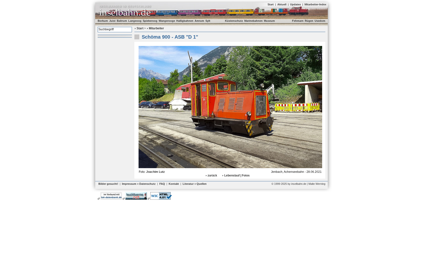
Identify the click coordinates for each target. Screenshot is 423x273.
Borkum (103, 20)
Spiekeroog (150, 20)
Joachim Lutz (155, 172)
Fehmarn (298, 20)
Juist (112, 20)
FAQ (162, 183)
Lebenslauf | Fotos (237, 175)
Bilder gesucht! (108, 183)
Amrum (199, 20)
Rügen (309, 20)
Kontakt (174, 183)
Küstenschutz (234, 20)
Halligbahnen (184, 20)
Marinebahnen (253, 20)
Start (271, 4)
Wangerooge (167, 20)
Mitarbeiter (156, 28)
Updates (295, 4)
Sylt (207, 20)
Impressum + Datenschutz (139, 183)
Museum (269, 20)
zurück (212, 175)
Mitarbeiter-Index (315, 4)
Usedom (320, 20)
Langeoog (134, 20)
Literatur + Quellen (195, 183)
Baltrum (122, 20)
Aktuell (281, 4)
